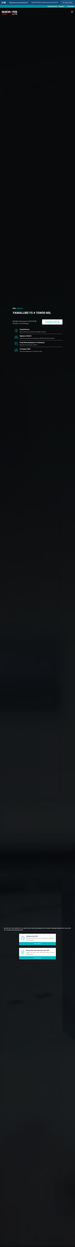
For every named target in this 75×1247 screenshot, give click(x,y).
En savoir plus (67, 2)
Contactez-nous (52, 6)
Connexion (70, 6)
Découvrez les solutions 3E (18, 2)
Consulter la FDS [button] (51, 322)
